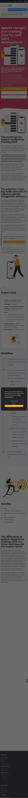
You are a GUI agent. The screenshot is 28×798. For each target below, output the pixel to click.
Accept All (14, 406)
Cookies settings (14, 401)
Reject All (14, 403)
